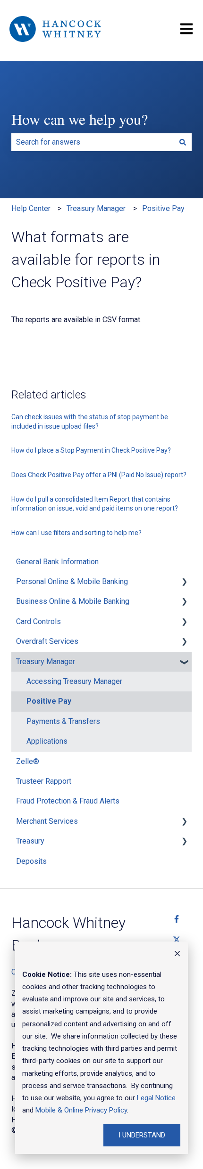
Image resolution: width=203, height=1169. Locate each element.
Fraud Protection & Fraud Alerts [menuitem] (67, 800)
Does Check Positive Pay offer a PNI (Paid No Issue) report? (98, 475)
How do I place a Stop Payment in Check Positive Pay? (91, 450)
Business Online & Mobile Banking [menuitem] (72, 601)
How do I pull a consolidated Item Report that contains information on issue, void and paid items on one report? (94, 503)
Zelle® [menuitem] (27, 761)
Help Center (31, 208)
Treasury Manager (96, 208)
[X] (176, 939)
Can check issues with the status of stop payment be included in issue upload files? (89, 421)
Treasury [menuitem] (30, 840)
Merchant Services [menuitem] (47, 821)
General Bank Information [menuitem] (57, 561)
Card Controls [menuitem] (38, 621)
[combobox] (92, 142)
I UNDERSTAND (141, 1135)
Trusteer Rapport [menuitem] (43, 781)
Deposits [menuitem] (31, 861)
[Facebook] (176, 918)
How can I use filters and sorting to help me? (76, 532)
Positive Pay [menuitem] (48, 701)
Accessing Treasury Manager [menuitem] (74, 681)
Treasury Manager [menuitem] (45, 661)
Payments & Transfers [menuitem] (63, 721)
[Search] (183, 142)
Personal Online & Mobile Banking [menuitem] (72, 581)
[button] (184, 582)
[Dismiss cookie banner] (177, 955)
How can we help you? (79, 119)
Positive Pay (163, 208)
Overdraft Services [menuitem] (47, 641)
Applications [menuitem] (47, 741)
